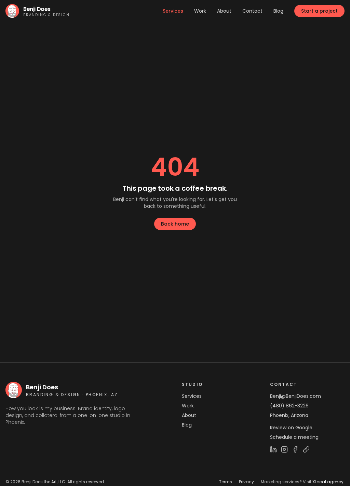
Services (173, 11)
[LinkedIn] (273, 449)
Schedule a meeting (294, 437)
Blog (278, 11)
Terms (225, 482)
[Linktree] (306, 449)
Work (200, 11)
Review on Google (291, 427)
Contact (252, 11)
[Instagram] (284, 449)
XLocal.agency (328, 482)
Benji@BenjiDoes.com (295, 396)
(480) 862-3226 (289, 405)
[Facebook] (295, 449)
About (224, 11)
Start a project (319, 11)
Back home (175, 223)
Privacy (246, 482)
